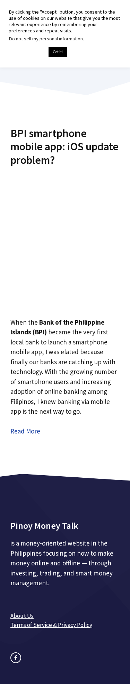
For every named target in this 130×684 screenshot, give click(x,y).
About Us (22, 616)
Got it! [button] (58, 51)
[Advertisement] (65, 239)
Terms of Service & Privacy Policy (51, 625)
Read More (25, 431)
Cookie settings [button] (26, 52)
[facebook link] (15, 657)
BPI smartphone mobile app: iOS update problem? (64, 146)
